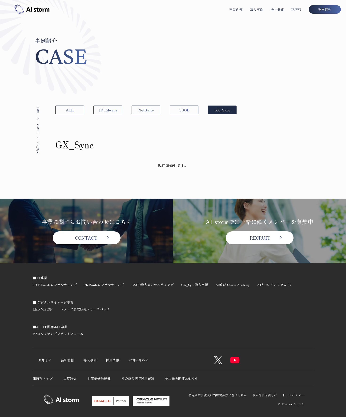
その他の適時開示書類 (137, 378)
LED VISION (43, 309)
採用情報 (112, 360)
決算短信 (69, 378)
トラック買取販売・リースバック (85, 309)
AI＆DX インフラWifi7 (274, 284)
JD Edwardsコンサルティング (55, 284)
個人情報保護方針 (264, 395)
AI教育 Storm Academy (233, 284)
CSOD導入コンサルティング (153, 284)
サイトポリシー (293, 395)
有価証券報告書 (98, 378)
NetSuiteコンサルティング (104, 284)
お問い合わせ (138, 360)
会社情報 (67, 360)
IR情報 (296, 9)
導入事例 (256, 9)
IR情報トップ (42, 378)
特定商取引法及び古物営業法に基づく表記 (218, 395)
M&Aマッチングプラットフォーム (58, 333)
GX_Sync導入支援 (194, 284)
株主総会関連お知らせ (181, 378)
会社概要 (277, 9)
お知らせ (44, 360)
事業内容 (235, 9)
